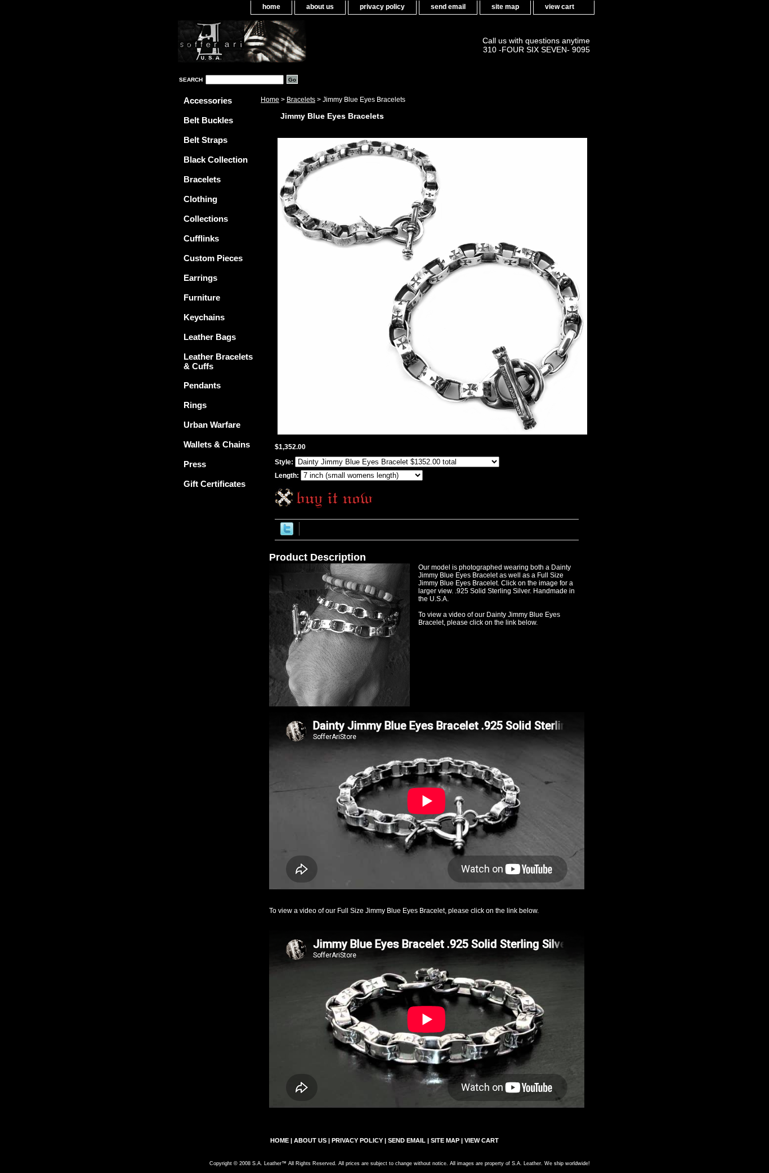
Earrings (200, 278)
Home (270, 100)
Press (195, 464)
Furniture (202, 297)
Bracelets (301, 100)
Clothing (200, 199)
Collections (206, 218)
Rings (195, 405)
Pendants (202, 385)
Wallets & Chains (217, 444)
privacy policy (382, 7)
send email (448, 7)
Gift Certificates (214, 484)
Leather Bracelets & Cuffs (218, 361)
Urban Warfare (212, 424)
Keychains (204, 317)
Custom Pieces (213, 258)
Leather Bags (210, 337)
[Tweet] (286, 533)
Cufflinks (201, 238)
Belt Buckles (208, 120)
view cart (559, 7)
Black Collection (216, 159)
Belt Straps (205, 140)
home (271, 7)
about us (320, 7)
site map (505, 7)
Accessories (208, 100)
